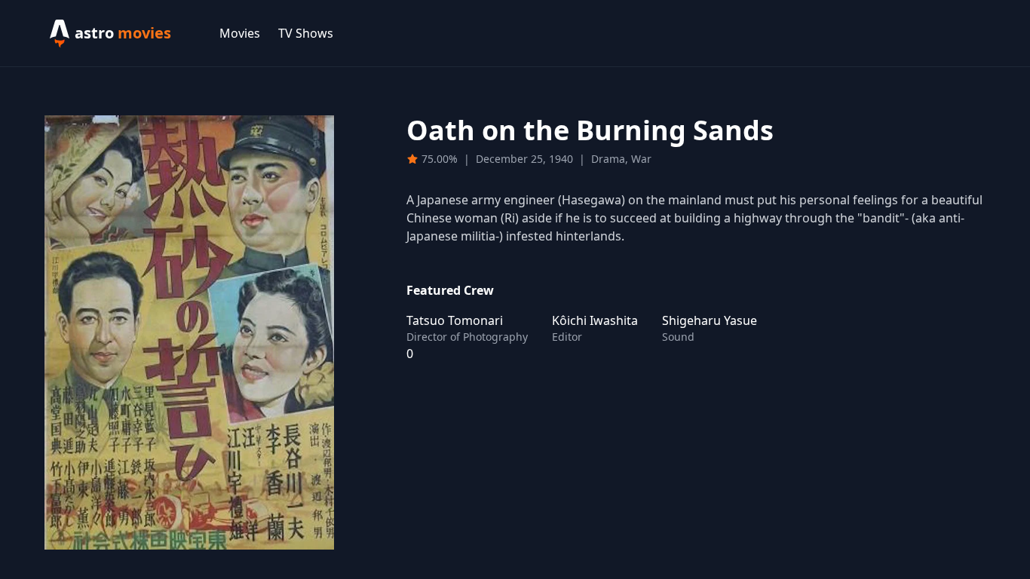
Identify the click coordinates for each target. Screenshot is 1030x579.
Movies (239, 33)
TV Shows (305, 33)
